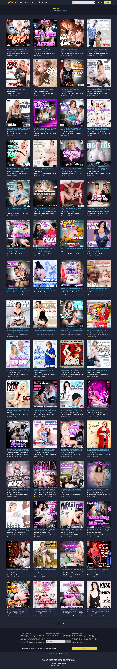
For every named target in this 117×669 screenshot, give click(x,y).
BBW (43, 93)
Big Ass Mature (24, 53)
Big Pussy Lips (75, 93)
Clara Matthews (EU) (39, 211)
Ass (12, 53)
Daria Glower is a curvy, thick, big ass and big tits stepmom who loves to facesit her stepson (98, 88)
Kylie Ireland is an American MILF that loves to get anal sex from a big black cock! (72, 48)
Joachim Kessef (16, 171)
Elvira (62, 91)
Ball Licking (100, 53)
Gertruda (89, 131)
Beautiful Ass (22, 93)
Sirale (70, 131)
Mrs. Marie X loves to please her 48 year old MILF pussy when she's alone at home (18, 88)
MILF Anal (63, 53)
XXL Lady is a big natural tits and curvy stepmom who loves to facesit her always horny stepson (44, 170)
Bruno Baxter (10, 51)
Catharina (36, 91)
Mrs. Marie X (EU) (11, 91)
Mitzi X (44, 51)
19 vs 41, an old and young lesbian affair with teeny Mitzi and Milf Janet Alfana (45, 48)
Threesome (36, 133)
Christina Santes (47, 251)
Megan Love (10, 251)
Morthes (98, 91)
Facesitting (36, 173)
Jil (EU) (42, 131)
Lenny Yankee (25, 51)
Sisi (100, 131)
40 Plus (43, 53)
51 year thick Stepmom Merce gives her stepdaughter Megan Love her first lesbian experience (17, 250)
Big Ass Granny (17, 53)
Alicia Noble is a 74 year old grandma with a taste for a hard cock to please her (71, 169)
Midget (89, 53)
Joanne (96, 211)
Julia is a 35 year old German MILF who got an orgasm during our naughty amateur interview (18, 129)
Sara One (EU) (99, 51)
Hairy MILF (36, 253)
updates (21, 2)
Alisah (8, 171)
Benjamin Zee (37, 251)
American (72, 53)
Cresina (18, 51)
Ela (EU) (36, 131)
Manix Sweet (90, 51)
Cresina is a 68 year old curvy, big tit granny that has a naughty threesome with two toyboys (17, 49)
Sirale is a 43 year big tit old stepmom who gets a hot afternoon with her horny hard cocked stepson (71, 130)
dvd (39, 2)
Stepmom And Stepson (66, 133)
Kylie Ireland (63, 51)
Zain (72, 171)
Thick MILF (9, 93)
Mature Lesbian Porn (39, 213)
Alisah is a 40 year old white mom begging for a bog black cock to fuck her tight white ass (18, 169)
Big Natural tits (90, 173)
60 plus (9, 53)
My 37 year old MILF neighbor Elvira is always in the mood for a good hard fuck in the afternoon (72, 89)
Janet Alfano (37, 51)
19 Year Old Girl (37, 53)
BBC (69, 213)
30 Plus (67, 53)
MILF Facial (63, 93)
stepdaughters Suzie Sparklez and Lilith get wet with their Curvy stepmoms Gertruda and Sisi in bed (98, 130)
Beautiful (21, 253)
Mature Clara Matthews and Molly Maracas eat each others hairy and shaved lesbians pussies (44, 210)
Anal (20, 173)
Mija (72, 211)
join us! (107, 2)
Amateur (13, 133)
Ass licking (52, 53)
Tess (8, 211)
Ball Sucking (106, 53)
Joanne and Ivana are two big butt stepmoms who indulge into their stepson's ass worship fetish (98, 210)
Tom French (69, 91)
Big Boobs (25, 213)
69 (46, 53)
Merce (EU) (18, 251)
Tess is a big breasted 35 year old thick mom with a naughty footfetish (18, 209)
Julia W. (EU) (10, 131)
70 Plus (74, 173)
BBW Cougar (47, 93)
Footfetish (9, 213)
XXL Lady (45, 171)
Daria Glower (90, 91)
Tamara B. (43, 91)
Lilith (95, 131)
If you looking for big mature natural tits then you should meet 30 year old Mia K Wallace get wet (98, 170)
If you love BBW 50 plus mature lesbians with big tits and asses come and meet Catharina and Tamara (45, 89)
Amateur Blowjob (52, 133)
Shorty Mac (72, 51)
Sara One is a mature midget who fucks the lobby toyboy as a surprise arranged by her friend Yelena (97, 49)
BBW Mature (53, 173)
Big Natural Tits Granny (66, 173)
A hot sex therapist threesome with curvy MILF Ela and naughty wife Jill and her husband (45, 129)
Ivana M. (89, 211)
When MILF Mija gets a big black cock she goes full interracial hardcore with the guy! (71, 209)
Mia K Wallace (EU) (91, 171)
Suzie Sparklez (107, 131)
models (32, 2)
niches (26, 2)
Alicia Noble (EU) (65, 171)
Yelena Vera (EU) (109, 51)
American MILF (78, 53)
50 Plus (93, 53)
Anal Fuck (23, 173)
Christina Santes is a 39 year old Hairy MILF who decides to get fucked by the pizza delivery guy (44, 250)
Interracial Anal (10, 173)
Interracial (63, 213)
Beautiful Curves (18, 213)
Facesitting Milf (91, 93)
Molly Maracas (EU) (51, 211)
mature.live (45, 2)
